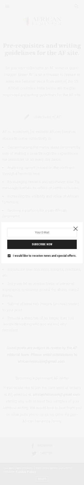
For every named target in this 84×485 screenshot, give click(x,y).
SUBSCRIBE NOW (42, 244)
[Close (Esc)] (75, 229)
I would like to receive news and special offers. (45, 255)
